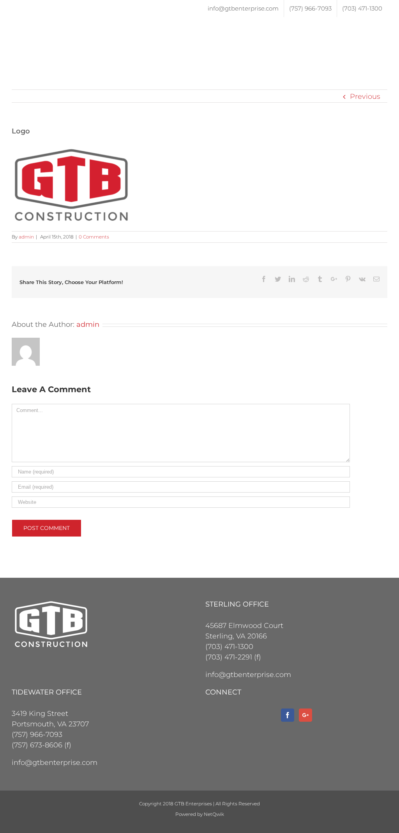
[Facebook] (287, 715)
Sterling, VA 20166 (236, 636)
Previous (365, 96)
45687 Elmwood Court (244, 625)
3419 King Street (40, 713)
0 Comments (94, 237)
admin (26, 237)
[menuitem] (243, 8)
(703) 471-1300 (229, 646)
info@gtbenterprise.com (248, 674)
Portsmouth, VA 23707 (50, 724)
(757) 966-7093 (37, 734)
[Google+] (305, 715)
